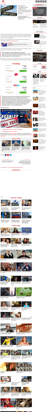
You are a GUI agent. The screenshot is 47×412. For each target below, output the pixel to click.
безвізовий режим (14, 167)
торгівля (9, 167)
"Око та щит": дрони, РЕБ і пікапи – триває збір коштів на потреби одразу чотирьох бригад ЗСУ (37, 43)
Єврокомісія (20, 167)
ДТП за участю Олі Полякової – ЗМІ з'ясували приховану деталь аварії (42, 147)
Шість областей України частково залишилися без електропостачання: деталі (40, 25)
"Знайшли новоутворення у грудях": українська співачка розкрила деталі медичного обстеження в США (42, 113)
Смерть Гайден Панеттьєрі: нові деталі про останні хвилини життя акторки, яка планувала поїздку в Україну (42, 141)
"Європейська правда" (13, 40)
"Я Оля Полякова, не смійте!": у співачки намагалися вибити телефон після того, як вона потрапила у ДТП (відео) (42, 106)
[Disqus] (16, 184)
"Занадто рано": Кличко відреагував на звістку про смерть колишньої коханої (42, 130)
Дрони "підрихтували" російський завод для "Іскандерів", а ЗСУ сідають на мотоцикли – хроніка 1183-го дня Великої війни (5, 209)
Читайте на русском (29, 14)
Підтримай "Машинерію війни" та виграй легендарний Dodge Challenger (36, 36)
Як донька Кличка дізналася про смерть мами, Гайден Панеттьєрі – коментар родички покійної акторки (42, 99)
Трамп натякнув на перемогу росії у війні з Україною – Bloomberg (26, 208)
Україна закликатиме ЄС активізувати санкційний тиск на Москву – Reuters (15, 221)
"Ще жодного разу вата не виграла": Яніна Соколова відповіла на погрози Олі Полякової (42, 124)
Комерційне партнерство (35, 66)
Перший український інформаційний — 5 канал (3, 1)
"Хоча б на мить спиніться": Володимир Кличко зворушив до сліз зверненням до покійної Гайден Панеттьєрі (42, 92)
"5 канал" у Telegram (13, 133)
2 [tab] (40, 46)
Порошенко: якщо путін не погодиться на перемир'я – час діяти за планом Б (5, 221)
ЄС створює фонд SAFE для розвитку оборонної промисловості (15, 208)
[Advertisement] (16, 78)
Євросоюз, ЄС (5, 167)
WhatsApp (12, 134)
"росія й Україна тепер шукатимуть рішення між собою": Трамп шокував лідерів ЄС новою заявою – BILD (6, 149)
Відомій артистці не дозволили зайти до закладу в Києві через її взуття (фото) (43, 119)
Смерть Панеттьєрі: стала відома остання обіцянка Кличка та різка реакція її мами (42, 135)
